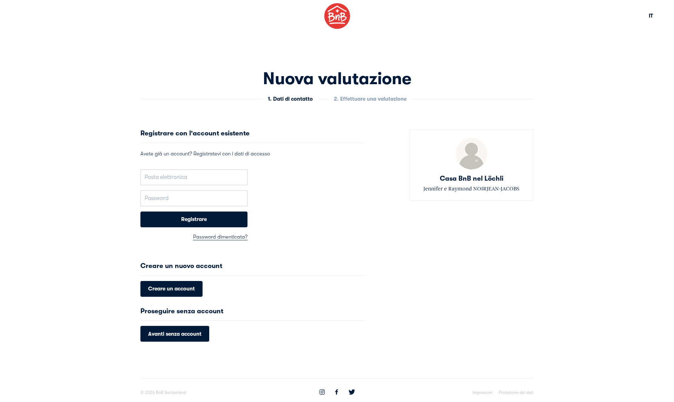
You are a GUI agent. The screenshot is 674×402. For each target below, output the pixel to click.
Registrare (194, 219)
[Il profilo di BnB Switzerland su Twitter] (352, 392)
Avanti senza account (174, 334)
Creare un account (171, 289)
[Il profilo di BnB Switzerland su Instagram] (322, 392)
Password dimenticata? (220, 237)
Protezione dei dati (516, 392)
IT (651, 16)
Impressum (483, 392)
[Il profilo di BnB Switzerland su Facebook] (336, 392)
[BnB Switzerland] (337, 16)
